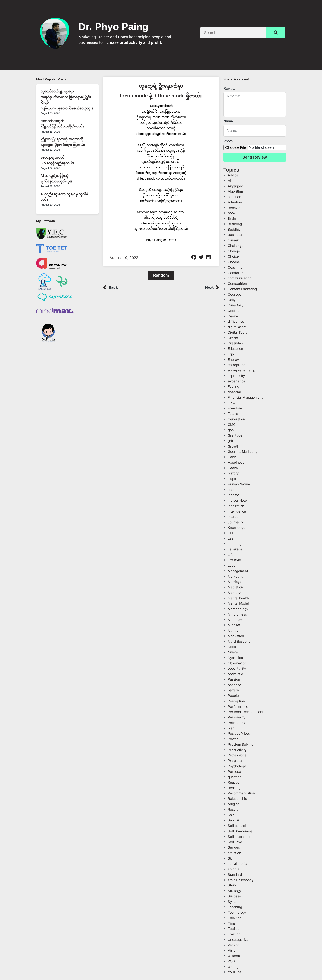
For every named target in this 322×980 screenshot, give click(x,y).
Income (233, 495)
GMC (231, 425)
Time (232, 923)
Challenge (236, 246)
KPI (230, 533)
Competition (237, 283)
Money (233, 630)
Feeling (233, 386)
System (233, 902)
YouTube (234, 972)
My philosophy (239, 641)
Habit (232, 457)
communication (239, 278)
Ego (231, 354)
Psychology (237, 766)
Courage (234, 294)
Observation (237, 663)
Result (233, 809)
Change (234, 251)
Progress (235, 761)
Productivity (237, 750)
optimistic (235, 674)
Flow (231, 403)
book (231, 213)
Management (238, 571)
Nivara (233, 652)
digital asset (237, 327)
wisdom (234, 956)
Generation (236, 419)
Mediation (235, 587)
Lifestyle (234, 560)
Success (234, 896)
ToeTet (233, 929)
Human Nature (239, 484)
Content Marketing (242, 289)
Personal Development (245, 712)
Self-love (235, 842)
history (233, 473)
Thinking (234, 918)
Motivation (236, 636)
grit (230, 441)
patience (234, 685)
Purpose (234, 771)
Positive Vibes (239, 733)
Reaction (234, 782)
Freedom (235, 408)
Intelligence (237, 511)
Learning (234, 544)
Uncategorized (239, 940)
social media (237, 863)
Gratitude (235, 435)
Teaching (235, 907)
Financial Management (245, 397)
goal (231, 430)
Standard (235, 874)
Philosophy (236, 723)
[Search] (275, 32)
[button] (194, 257)
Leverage (235, 549)
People (233, 695)
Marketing (235, 576)
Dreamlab (235, 343)
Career (233, 240)
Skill (231, 858)
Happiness (236, 462)
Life (231, 555)
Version (234, 945)
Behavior (235, 208)
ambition (234, 197)
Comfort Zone (238, 273)
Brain (232, 218)
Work (232, 961)
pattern (233, 690)
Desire (233, 316)
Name (228, 121)
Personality (236, 717)
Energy (233, 359)
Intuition (234, 517)
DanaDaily (235, 305)
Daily (231, 300)
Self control (237, 826)
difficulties (236, 321)
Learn (232, 538)
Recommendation (241, 793)
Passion (234, 679)
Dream (233, 338)
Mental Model (238, 603)
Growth (233, 446)
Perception (236, 701)
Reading (234, 788)
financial (234, 392)
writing (233, 967)
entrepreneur (238, 365)
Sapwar (233, 820)
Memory (234, 593)
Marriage (235, 582)
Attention (235, 202)
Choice (233, 256)
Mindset (234, 625)
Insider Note (237, 500)
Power (233, 739)
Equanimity (236, 376)
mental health (238, 598)
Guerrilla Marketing (243, 451)
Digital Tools (237, 332)
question (234, 777)
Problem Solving (240, 744)
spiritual (234, 869)
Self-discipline (239, 837)
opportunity (237, 668)
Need (232, 647)
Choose (234, 262)
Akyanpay (235, 186)
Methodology (238, 609)
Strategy (234, 891)
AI (229, 181)
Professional (237, 755)
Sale (231, 815)
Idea (231, 490)
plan (231, 728)
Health (233, 468)
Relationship (237, 798)
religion (234, 804)
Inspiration (236, 506)
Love (231, 565)
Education (235, 349)
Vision (232, 950)
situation (234, 853)
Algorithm (235, 191)
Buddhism (235, 229)
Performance (238, 706)
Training (234, 934)
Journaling (236, 522)
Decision (234, 311)
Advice (233, 175)
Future (233, 414)
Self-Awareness (240, 831)
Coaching (235, 267)
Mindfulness (237, 614)
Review (229, 88)
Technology (237, 912)
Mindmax (235, 620)
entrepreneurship (241, 370)
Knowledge (236, 527)
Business (235, 235)
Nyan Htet (235, 658)
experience (236, 381)
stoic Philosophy (240, 880)
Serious (234, 847)
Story (232, 885)
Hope (232, 479)
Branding (235, 224)
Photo (228, 141)
